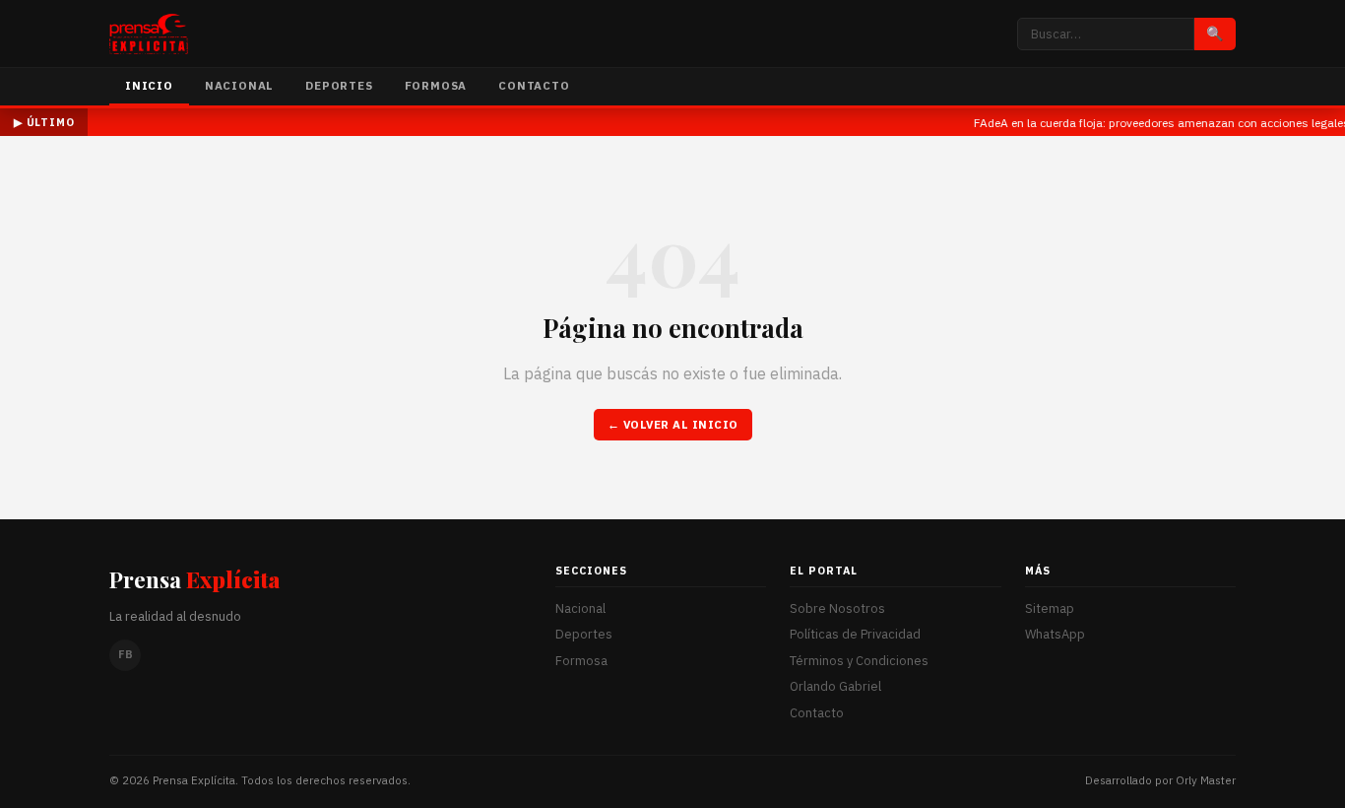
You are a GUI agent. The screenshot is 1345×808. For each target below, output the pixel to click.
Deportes (338, 85)
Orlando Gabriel (835, 686)
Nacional (239, 85)
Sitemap (1049, 608)
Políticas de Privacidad (855, 634)
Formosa (436, 85)
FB (125, 654)
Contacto (533, 85)
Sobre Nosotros (837, 608)
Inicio (149, 85)
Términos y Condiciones (859, 660)
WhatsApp (1055, 634)
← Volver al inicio (673, 424)
